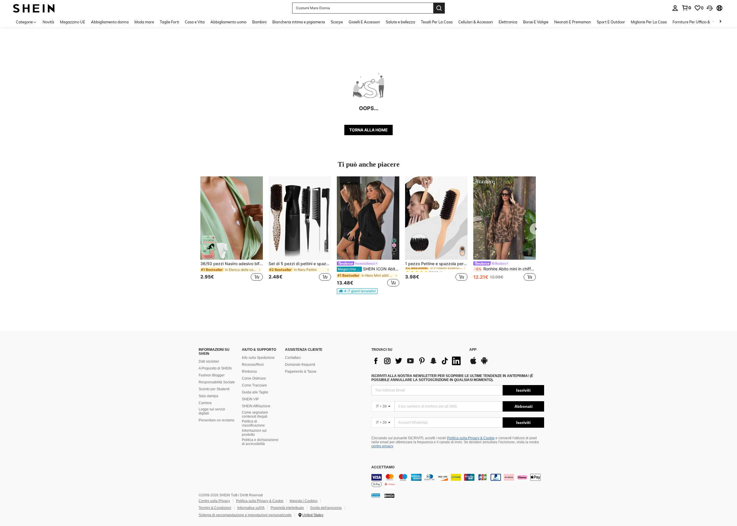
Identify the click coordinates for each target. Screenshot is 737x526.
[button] (709, 8)
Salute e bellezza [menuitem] (400, 22)
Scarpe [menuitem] (337, 22)
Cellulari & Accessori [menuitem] (475, 22)
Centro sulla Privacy (214, 501)
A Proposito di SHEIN (215, 368)
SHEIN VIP (250, 399)
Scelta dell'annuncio (326, 508)
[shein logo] (34, 8)
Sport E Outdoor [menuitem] (611, 22)
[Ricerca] (439, 8)
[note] (357, 291)
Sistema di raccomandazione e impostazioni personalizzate (245, 515)
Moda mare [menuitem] (144, 22)
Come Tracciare (254, 385)
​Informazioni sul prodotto (254, 433)
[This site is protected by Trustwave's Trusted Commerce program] (375, 495)
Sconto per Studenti (214, 389)
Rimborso (249, 371)
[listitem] (231, 232)
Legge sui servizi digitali (212, 411)
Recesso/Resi (253, 365)
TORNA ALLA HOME (368, 129)
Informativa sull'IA (251, 508)
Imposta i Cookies (304, 501)
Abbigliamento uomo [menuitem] (228, 22)
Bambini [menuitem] (259, 22)
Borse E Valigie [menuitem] (535, 22)
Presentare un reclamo (216, 420)
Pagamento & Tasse (300, 371)
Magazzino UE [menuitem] (72, 22)
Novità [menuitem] (48, 22)
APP (472, 350)
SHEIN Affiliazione (256, 406)
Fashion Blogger (212, 375)
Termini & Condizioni (215, 508)
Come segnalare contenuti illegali (255, 414)
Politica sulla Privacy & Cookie (471, 438)
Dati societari (209, 361)
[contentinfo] (457, 481)
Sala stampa (208, 396)
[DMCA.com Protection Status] (389, 495)
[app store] (473, 363)
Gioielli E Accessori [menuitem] (364, 22)
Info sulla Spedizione (258, 358)
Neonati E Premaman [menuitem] (572, 22)
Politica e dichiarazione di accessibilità (260, 442)
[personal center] (675, 8)
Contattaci (293, 358)
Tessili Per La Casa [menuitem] (437, 22)
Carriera (205, 403)
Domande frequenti (300, 365)
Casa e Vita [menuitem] (195, 22)
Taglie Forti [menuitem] (169, 22)
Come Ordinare (254, 378)
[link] (686, 7)
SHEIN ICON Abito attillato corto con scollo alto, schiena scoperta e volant (368, 269)
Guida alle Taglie (255, 392)
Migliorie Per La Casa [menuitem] (649, 22)
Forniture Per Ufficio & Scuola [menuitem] (697, 22)
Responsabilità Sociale (217, 382)
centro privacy (382, 446)
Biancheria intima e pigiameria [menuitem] (298, 22)
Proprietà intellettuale (287, 508)
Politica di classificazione (253, 423)
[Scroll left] (713, 21)
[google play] (484, 363)
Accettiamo (382, 467)
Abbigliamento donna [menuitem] (110, 22)
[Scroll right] (720, 21)
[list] (417, 361)
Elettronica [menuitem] (508, 22)
